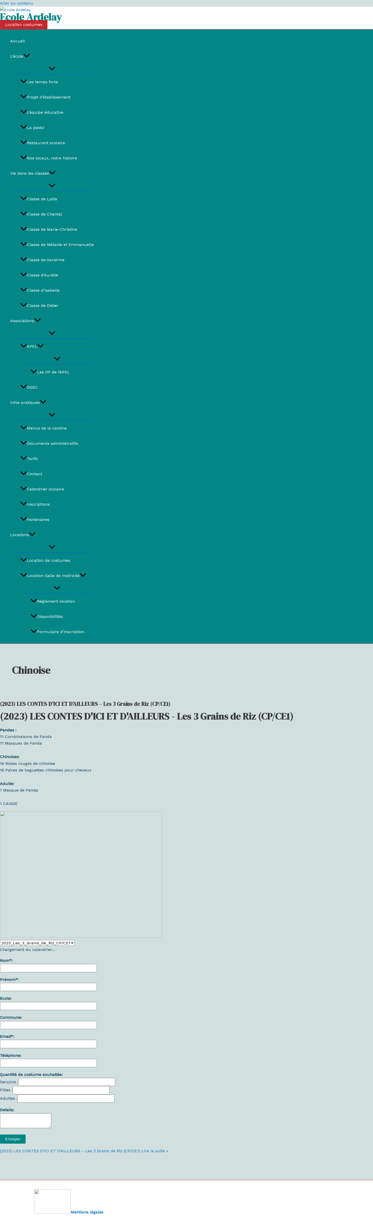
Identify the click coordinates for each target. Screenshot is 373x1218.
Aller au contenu (16, 3)
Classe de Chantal (44, 214)
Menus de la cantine (47, 428)
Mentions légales (87, 1212)
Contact (34, 473)
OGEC (32, 387)
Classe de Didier (42, 305)
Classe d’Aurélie (42, 275)
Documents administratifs (52, 443)
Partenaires (38, 519)
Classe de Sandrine (45, 259)
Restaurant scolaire (46, 142)
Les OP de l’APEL (53, 372)
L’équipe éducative (45, 112)
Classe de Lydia (42, 198)
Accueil (17, 41)
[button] (23, 24)
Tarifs (32, 458)
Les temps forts (42, 81)
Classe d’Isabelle (43, 290)
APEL (32, 346)
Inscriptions (38, 504)
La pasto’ (35, 127)
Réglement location (56, 601)
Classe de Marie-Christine (52, 229)
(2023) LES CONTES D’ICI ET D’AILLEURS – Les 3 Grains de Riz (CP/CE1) (85, 703)
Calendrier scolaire (45, 489)
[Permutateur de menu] (52, 69)
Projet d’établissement (49, 97)
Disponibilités (50, 616)
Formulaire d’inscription (60, 631)
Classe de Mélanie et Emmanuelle (60, 244)
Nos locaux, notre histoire (52, 158)
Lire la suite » (84, 1150)
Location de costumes (48, 560)
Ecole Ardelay (31, 17)
